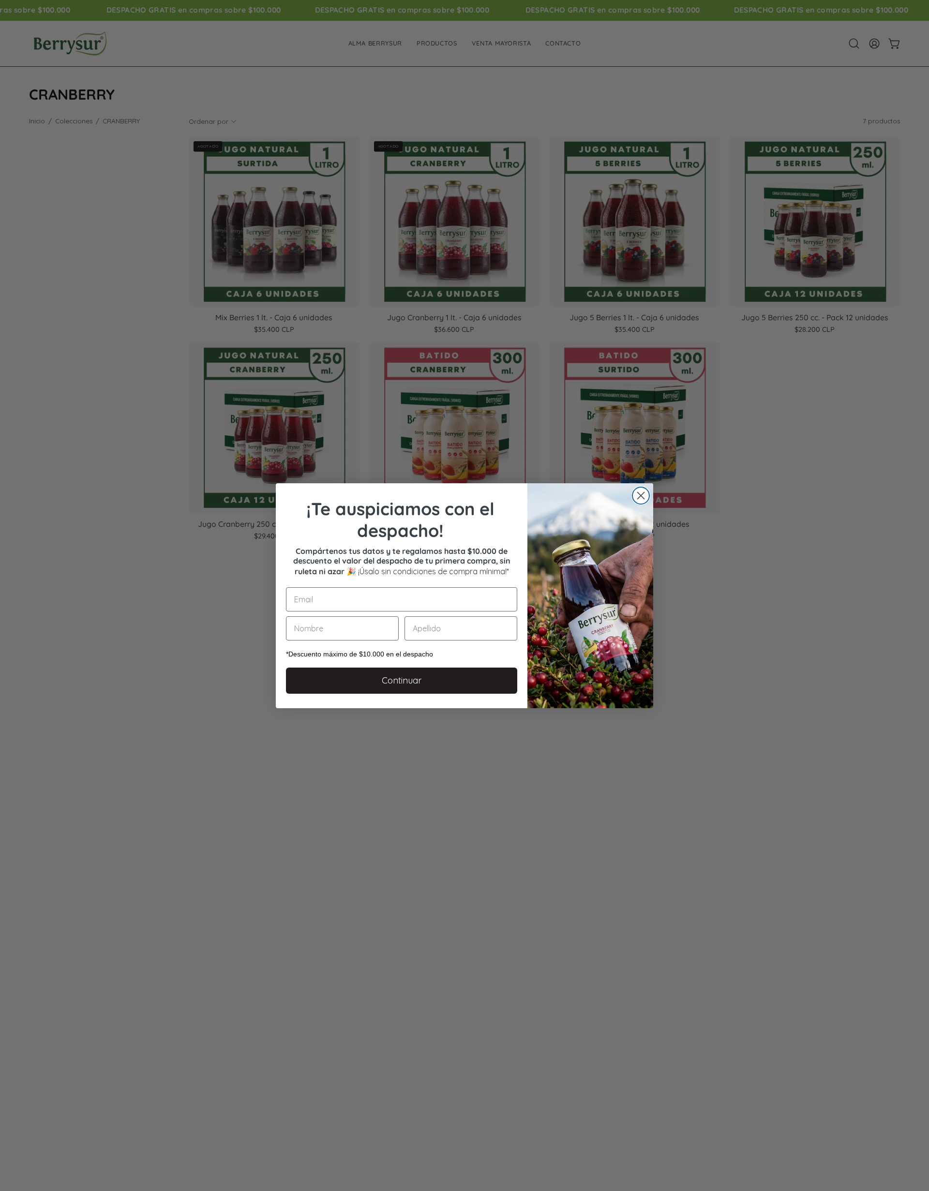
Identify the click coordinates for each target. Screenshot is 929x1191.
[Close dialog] (640, 495)
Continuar (401, 680)
